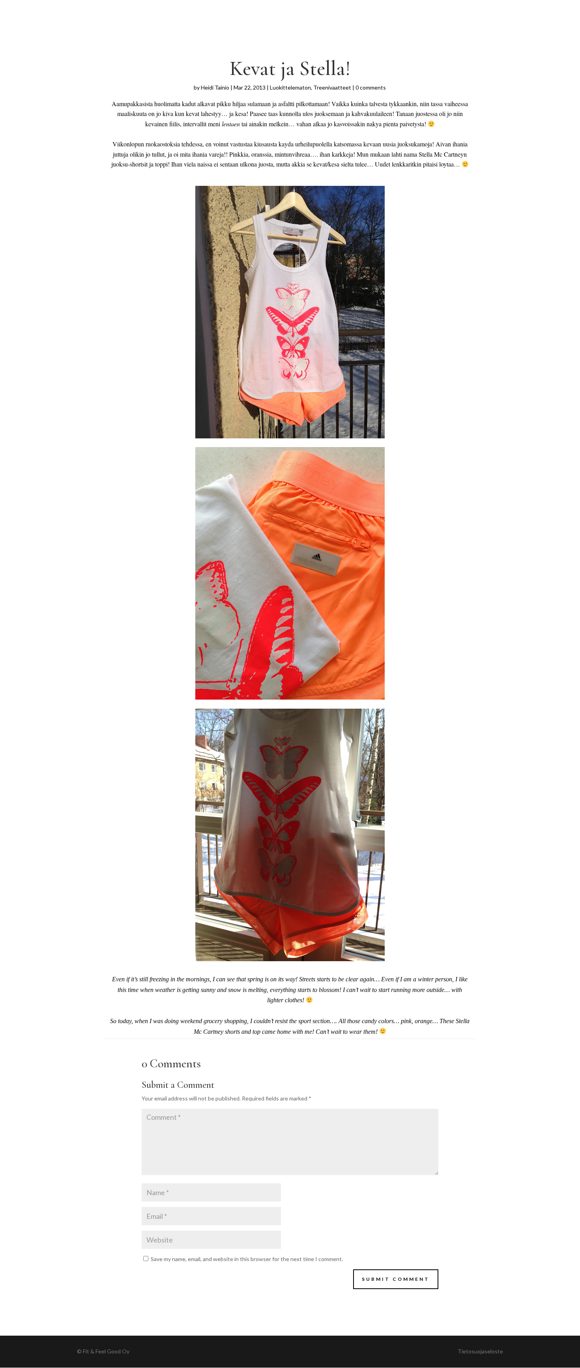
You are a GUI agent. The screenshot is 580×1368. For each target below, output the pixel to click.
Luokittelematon (290, 87)
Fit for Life (148, 10)
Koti (183, 10)
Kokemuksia (372, 10)
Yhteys (440, 10)
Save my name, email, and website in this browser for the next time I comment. (247, 1259)
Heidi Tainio (215, 87)
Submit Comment (396, 1279)
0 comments (370, 87)
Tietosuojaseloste (480, 1351)
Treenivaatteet (332, 87)
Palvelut (213, 10)
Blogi (410, 10)
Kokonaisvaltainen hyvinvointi (293, 10)
